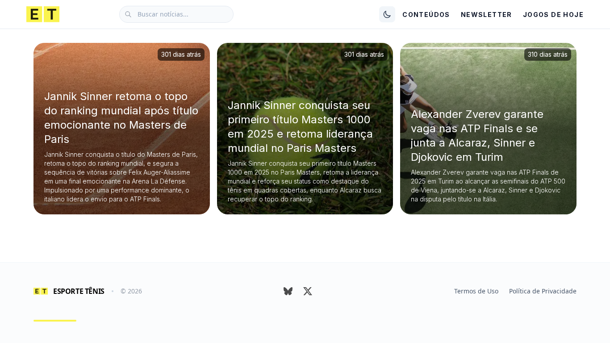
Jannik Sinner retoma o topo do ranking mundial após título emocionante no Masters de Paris (121, 118)
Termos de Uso (476, 291)
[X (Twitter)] (307, 291)
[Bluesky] (288, 291)
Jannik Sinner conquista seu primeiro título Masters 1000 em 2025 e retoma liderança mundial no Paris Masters (300, 127)
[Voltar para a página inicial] (42, 14)
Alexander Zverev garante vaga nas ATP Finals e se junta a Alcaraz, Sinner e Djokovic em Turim (477, 135)
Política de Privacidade (543, 291)
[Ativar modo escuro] (387, 14)
